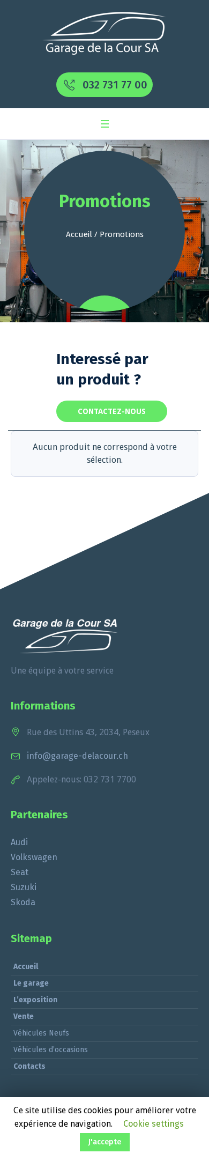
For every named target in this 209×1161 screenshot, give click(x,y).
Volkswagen (34, 857)
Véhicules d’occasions (50, 1049)
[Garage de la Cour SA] (104, 33)
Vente (23, 1016)
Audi (19, 842)
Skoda (23, 902)
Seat (19, 872)
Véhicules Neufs (41, 1033)
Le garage (31, 983)
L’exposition (35, 999)
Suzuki (23, 887)
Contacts (29, 1066)
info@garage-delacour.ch (77, 756)
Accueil (79, 234)
